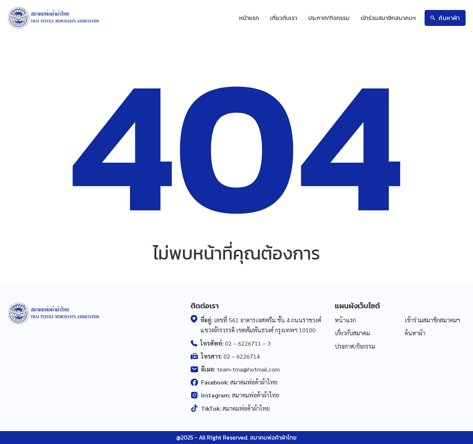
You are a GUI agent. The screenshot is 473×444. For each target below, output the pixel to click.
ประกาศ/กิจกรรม (329, 17)
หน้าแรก (249, 17)
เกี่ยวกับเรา (283, 17)
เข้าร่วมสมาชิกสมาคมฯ (388, 17)
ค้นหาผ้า (449, 17)
